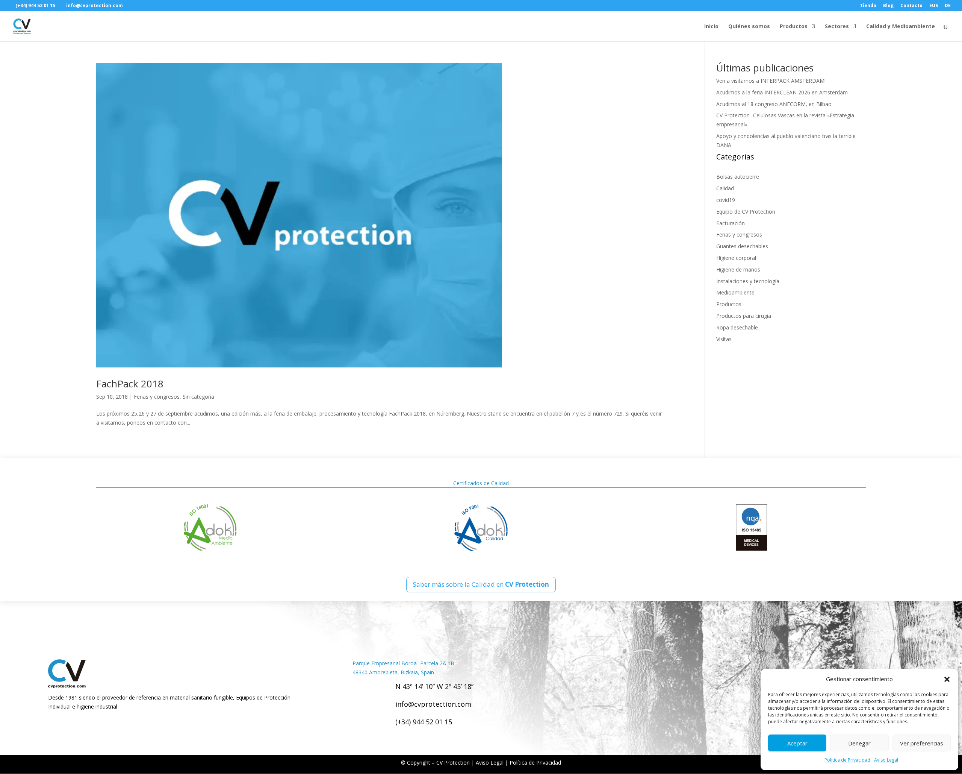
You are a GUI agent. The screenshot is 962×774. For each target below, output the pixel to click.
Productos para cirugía (743, 315)
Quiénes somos (749, 27)
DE (948, 6)
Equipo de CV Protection (745, 211)
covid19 (725, 199)
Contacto (911, 6)
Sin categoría (198, 396)
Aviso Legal (886, 760)
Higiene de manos (738, 269)
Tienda (868, 6)
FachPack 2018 (129, 383)
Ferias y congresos (157, 396)
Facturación (730, 223)
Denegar (859, 743)
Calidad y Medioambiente (900, 27)
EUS (933, 6)
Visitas (724, 339)
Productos (794, 27)
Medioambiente (735, 292)
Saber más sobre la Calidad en (481, 584)
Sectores (837, 27)
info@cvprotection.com (433, 704)
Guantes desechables (742, 246)
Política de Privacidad (847, 760)
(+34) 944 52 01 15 (423, 721)
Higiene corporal (736, 257)
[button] (947, 679)
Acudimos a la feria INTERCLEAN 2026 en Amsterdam (782, 92)
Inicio (711, 27)
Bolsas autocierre (737, 176)
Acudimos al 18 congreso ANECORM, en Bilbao (774, 104)
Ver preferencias (921, 743)
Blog (888, 6)
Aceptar (797, 743)
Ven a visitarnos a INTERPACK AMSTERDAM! (771, 80)
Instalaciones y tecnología (747, 281)
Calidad (725, 188)
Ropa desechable (737, 327)
